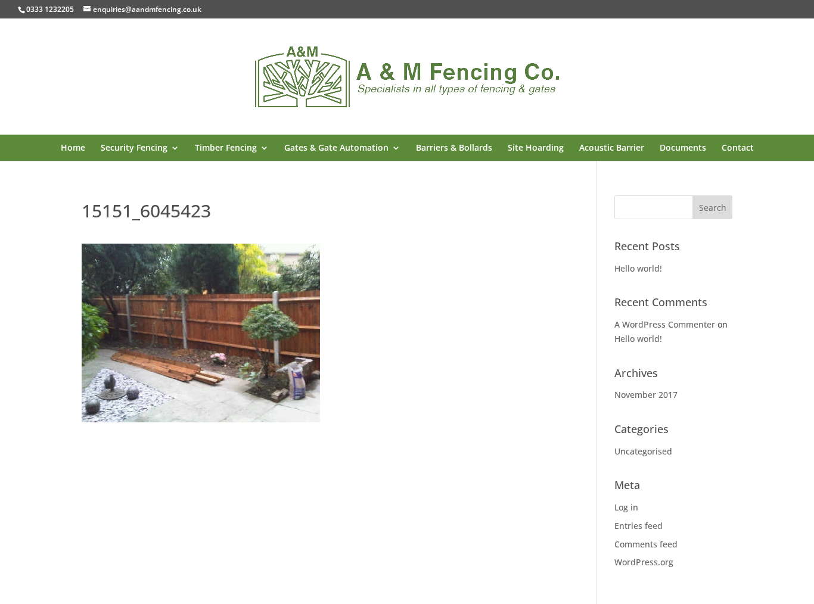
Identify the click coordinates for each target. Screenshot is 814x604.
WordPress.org (643, 562)
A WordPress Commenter (664, 324)
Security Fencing (134, 148)
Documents (683, 148)
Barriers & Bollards (454, 148)
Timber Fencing (226, 148)
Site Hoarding (536, 148)
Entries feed (638, 525)
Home (73, 148)
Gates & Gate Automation (336, 148)
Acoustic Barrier (611, 148)
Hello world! (638, 268)
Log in (626, 507)
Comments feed (646, 544)
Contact (738, 148)
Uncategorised (643, 451)
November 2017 (646, 394)
